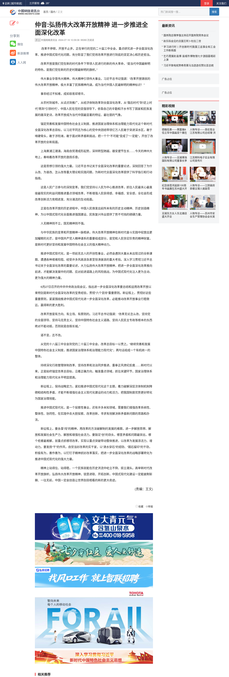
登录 (206, 3)
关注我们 (221, 3)
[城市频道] (16, 3)
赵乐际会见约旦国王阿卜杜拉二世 (182, 41)
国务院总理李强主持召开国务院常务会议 (186, 35)
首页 (45, 11)
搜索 (214, 11)
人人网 (21, 62)
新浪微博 (23, 53)
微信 (20, 44)
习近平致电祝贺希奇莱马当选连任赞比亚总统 (189, 65)
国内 (52, 11)
